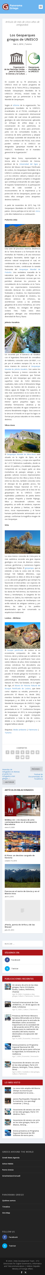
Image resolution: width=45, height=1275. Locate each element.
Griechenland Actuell (11, 1176)
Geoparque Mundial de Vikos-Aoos (21, 454)
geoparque (29, 568)
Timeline (6, 1207)
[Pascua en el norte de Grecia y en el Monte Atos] (22, 876)
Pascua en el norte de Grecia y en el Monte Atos (22, 892)
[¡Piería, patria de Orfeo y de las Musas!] (22, 910)
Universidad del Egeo (28, 164)
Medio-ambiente (19, 729)
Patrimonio (33, 729)
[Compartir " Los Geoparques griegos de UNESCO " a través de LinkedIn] (32, 752)
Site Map (6, 1213)
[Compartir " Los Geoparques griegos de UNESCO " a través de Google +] (17, 752)
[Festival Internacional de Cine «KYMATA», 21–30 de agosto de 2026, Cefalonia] (8, 1004)
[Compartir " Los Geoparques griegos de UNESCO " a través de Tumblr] (22, 752)
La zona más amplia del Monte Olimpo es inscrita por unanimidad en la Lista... (26, 1090)
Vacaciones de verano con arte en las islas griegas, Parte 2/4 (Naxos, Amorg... (26, 1122)
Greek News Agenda (11, 1157)
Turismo (28, 44)
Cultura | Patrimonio (25, 996)
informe (16, 105)
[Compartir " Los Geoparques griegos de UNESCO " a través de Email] (22, 757)
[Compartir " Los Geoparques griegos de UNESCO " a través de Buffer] (37, 752)
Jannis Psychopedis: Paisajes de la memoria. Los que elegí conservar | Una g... (26, 1101)
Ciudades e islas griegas (30, 1072)
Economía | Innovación (31, 1038)
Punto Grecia (8, 1170)
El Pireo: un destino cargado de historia (20, 856)
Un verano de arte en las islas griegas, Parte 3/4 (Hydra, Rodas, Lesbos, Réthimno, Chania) (25, 988)
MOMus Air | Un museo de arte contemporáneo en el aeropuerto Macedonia (21, 822)
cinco (38, 211)
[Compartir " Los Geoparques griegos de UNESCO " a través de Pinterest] (27, 752)
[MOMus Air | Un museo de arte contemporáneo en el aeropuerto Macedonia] (22, 805)
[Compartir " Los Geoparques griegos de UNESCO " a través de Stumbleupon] (17, 757)
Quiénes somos (9, 1200)
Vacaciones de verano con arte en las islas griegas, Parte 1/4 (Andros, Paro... (26, 1111)
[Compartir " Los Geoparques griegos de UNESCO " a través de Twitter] (12, 752)
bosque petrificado (15, 650)
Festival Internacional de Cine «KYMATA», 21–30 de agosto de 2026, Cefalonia (26, 1004)
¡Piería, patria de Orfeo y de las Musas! (20, 925)
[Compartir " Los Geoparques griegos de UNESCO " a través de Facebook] (7, 752)
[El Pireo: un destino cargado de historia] (22, 841)
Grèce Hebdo (7, 1163)
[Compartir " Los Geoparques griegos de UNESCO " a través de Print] (27, 757)
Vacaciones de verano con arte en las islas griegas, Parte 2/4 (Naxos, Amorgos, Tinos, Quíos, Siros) (26, 1066)
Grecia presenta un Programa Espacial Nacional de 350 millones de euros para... (26, 1133)
